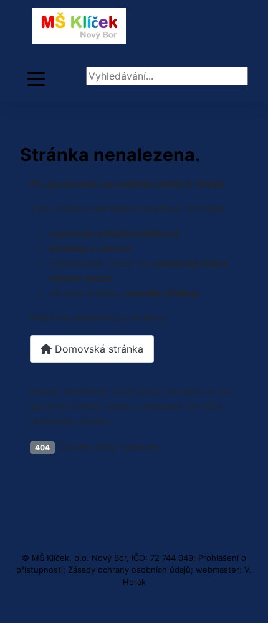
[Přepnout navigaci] (36, 79)
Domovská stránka (97, 349)
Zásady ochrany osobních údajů (129, 570)
